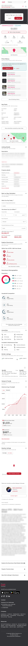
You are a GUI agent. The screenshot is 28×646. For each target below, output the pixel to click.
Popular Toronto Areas (8, 569)
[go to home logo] (3, 585)
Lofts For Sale (12, 627)
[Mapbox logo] (5, 474)
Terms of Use (4, 616)
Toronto (13, 7)
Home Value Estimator (10, 625)
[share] (26, 6)
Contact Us (14, 624)
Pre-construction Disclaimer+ (14, 636)
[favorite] (17, 360)
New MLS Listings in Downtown (10, 575)
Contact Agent (14, 495)
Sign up (18, 18)
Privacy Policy (20, 615)
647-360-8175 (15, 491)
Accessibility (13, 615)
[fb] (5, 596)
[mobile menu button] (26, 2)
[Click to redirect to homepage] (3, 2)
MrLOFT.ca (3, 589)
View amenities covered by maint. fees (14, 128)
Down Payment (5, 218)
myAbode (10, 589)
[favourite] (23, 6)
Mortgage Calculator (21, 625)
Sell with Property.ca (6, 624)
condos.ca (9, 614)
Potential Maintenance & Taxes (8, 225)
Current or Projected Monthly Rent (8, 202)
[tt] (2, 596)
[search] (15, 2)
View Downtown (6, 438)
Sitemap (10, 616)
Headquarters (16, 614)
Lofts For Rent (20, 627)
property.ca (3, 614)
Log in (9, 18)
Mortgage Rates (4, 627)
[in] (7, 596)
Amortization (17, 211)
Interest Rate (4, 211)
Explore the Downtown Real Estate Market (13, 563)
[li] (9, 596)
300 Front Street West (6, 7)
